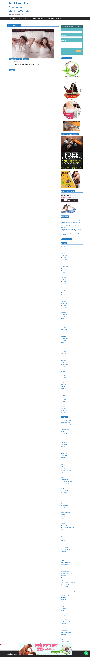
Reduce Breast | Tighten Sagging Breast (69, 591)
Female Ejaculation (65, 490)
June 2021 (63, 321)
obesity (62, 553)
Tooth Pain (63, 625)
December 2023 (64, 259)
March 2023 (63, 277)
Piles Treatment (64, 577)
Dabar (62, 466)
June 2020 (63, 345)
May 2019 (63, 347)
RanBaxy (62, 588)
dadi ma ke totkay (64, 468)
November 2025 (64, 248)
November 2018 (64, 360)
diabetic (62, 477)
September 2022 (64, 288)
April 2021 (63, 325)
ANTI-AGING (63, 427)
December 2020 (64, 331)
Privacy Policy (41, 18)
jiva (61, 532)
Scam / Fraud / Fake (65, 595)
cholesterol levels (64, 453)
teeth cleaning (64, 619)
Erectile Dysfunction (65, 486)
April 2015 (63, 406)
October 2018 (63, 362)
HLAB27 (62, 518)
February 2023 (64, 279)
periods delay (63, 575)
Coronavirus (63, 459)
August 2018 (63, 366)
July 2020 (62, 342)
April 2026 (63, 246)
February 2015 (64, 410)
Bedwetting (63, 438)
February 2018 (64, 380)
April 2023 (63, 275)
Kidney (62, 536)
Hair (61, 503)
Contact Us (25, 18)
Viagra (62, 636)
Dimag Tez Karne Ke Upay (66, 481)
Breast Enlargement (65, 448)
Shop (14, 18)
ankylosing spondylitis (65, 422)
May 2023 (63, 272)
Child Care (63, 451)
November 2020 (64, 334)
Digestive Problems (65, 479)
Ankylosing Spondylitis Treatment (68, 424)
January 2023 (63, 281)
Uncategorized (64, 630)
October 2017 (63, 388)
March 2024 (63, 253)
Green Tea (63, 499)
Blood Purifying (64, 444)
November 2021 (64, 310)
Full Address (63, 40)
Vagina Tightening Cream (66, 632)
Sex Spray (63, 601)
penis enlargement (65, 564)
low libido (63, 540)
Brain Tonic (63, 446)
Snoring (62, 610)
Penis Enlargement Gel (65, 571)
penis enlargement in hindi (66, 573)
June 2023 (63, 270)
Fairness (62, 488)
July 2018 (62, 369)
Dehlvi (62, 472)
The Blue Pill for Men (65, 621)
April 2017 (63, 397)
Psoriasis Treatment (65, 584)
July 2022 (62, 292)
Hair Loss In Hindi (64, 505)
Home (9, 18)
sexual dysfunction (65, 604)
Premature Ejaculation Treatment (15, 59)
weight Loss (63, 639)
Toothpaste (63, 628)
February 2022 (64, 303)
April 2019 (63, 349)
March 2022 (63, 301)
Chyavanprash (64, 455)
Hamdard (63, 507)
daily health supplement (66, 470)
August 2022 (63, 290)
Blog (19, 18)
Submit (78, 50)
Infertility (62, 529)
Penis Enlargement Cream (66, 566)
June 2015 (63, 401)
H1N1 (62, 501)
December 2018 (64, 358)
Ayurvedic (63, 435)
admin (18, 61)
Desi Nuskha (63, 475)
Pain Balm (63, 558)
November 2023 (64, 262)
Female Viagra (64, 492)
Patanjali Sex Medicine (65, 562)
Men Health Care (64, 547)
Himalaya (63, 514)
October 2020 (63, 336)
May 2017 (63, 395)
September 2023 (64, 266)
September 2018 (64, 364)
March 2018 (63, 377)
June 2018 (63, 371)
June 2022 (63, 294)
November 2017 (64, 386)
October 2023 (63, 264)
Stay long (63, 615)
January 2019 (63, 355)
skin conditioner (64, 608)
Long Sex (63, 538)
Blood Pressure (64, 442)
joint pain (63, 534)
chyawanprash (64, 457)
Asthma (62, 431)
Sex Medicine (25, 59)
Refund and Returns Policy (54, 18)
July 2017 (62, 393)
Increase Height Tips (65, 525)
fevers (62, 494)
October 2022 (63, 286)
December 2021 (64, 307)
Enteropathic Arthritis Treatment (67, 483)
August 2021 (63, 316)
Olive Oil (62, 556)
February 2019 (64, 353)
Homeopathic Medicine (65, 521)
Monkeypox (63, 551)
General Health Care (65, 497)
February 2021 (64, 329)
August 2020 (63, 340)
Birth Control (63, 440)
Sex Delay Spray (64, 597)
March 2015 (63, 408)
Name (62, 29)
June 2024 (63, 251)
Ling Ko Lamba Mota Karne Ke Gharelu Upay (70, 220)
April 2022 (63, 299)
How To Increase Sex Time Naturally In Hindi (25, 64)
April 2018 (63, 375)
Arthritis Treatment (65, 429)
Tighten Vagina (64, 623)
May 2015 (63, 404)
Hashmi (62, 510)
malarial (62, 545)
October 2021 (63, 312)
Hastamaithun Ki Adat (65, 512)
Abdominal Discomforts (66, 420)
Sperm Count (63, 612)
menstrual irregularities (65, 549)
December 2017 (64, 384)
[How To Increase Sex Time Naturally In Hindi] (33, 43)
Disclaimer (33, 18)
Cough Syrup (63, 464)
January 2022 (63, 305)
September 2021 (64, 314)
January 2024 (63, 257)
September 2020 (64, 338)
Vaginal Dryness (64, 634)
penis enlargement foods (66, 569)
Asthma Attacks (64, 433)
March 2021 (63, 327)
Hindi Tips (63, 516)
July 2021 (62, 318)
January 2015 (63, 412)
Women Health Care (65, 641)
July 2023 (62, 268)
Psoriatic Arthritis (64, 586)
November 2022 (64, 283)
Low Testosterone (65, 542)
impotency (63, 523)
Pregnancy (63, 580)
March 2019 (63, 351)
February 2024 (64, 255)
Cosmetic (63, 462)
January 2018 (63, 382)
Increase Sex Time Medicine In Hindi (68, 527)
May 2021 (63, 323)
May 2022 (63, 296)
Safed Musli (63, 593)
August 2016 (63, 399)
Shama (62, 606)
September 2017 (64, 390)
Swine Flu (63, 617)
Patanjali (62, 560)
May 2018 (63, 373)
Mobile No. (63, 35)
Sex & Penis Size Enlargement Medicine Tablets (18, 7)
